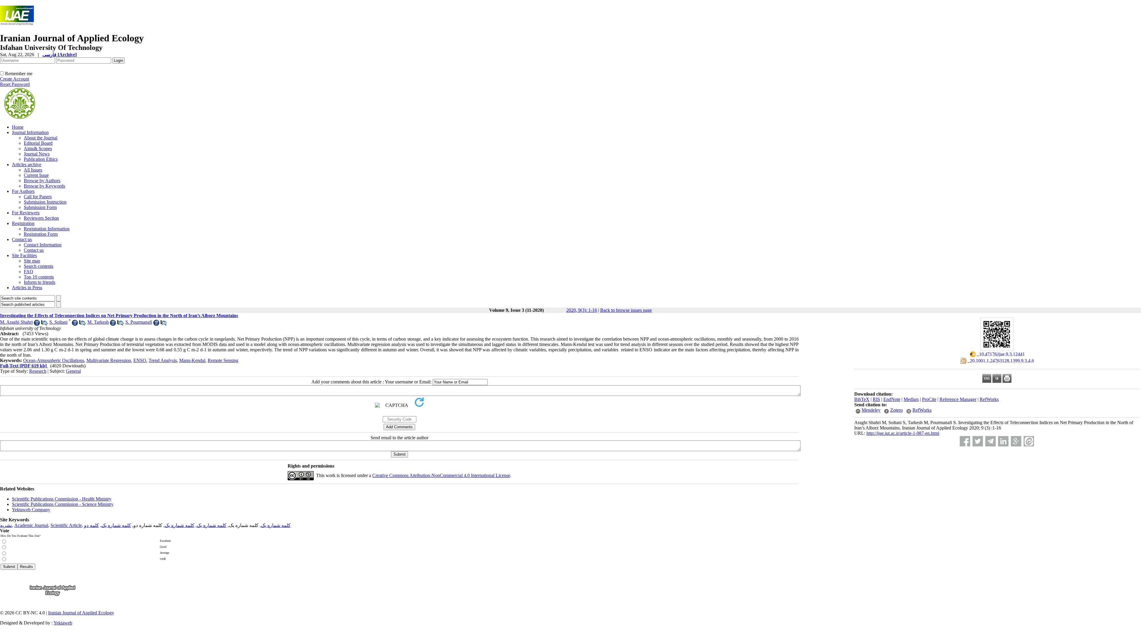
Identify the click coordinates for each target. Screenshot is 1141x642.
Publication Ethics (41, 159)
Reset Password (15, 84)
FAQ (28, 271)
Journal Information (30, 132)
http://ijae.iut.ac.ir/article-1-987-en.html (902, 433)
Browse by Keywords (44, 185)
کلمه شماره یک (276, 525)
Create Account (14, 78)
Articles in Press (27, 287)
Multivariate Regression (108, 360)
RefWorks (989, 399)
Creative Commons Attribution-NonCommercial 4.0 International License (441, 475)
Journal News (37, 153)
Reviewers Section (41, 218)
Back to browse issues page (626, 310)
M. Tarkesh (98, 322)
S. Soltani (58, 322)
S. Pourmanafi (138, 322)
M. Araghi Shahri (16, 322)
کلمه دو (91, 525)
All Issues (33, 169)
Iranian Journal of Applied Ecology (81, 612)
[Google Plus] (1016, 441)
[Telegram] (990, 441)
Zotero (896, 410)
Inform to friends (39, 282)
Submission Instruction (45, 201)
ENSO (139, 360)
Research (37, 371)
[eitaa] (1029, 441)
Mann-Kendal (192, 360)
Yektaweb (62, 622)
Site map (32, 260)
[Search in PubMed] (44, 324)
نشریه (6, 525)
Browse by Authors (42, 180)
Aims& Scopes (38, 148)
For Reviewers (26, 212)
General (73, 371)
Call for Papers (38, 196)
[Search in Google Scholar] (37, 324)
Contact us (22, 239)
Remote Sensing (223, 360)
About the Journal (40, 137)
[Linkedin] (1003, 441)
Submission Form (40, 207)
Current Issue (36, 175)
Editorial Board (38, 143)
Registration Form (41, 234)
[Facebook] (965, 441)
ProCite (929, 399)
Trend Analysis (163, 360)
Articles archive (26, 164)
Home (17, 127)
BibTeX (861, 399)
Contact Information (43, 244)
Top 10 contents (39, 276)
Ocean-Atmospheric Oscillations (53, 360)
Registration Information (47, 228)
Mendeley (871, 410)
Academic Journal (31, 525)
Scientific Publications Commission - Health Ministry (61, 498)
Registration (23, 223)
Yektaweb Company (31, 509)
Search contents (38, 266)
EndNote (891, 399)
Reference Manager (958, 399)
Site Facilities (24, 255)
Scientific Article (66, 525)
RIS (876, 399)
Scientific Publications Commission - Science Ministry (63, 504)
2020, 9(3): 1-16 (581, 310)
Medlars (911, 399)
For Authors (23, 191)
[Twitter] (978, 441)
